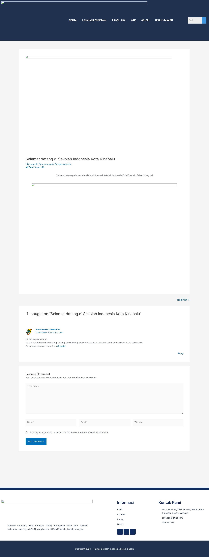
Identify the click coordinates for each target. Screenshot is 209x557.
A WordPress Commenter (48, 329)
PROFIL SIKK (118, 20)
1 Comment (31, 164)
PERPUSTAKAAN (164, 20)
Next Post (183, 300)
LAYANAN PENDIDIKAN (94, 20)
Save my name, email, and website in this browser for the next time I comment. (68, 432)
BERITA (73, 20)
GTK (133, 20)
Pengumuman (46, 164)
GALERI (145, 20)
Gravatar (61, 346)
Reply (180, 353)
